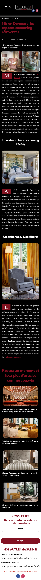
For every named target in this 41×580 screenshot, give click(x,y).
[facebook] (33, 10)
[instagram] (37, 10)
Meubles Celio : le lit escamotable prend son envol (20, 506)
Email (20, 528)
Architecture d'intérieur (11, 18)
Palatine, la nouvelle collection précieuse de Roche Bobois (20, 442)
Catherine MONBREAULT (19, 40)
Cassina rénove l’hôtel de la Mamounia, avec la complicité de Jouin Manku (20, 410)
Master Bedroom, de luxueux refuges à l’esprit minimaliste (19, 474)
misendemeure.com (13, 357)
